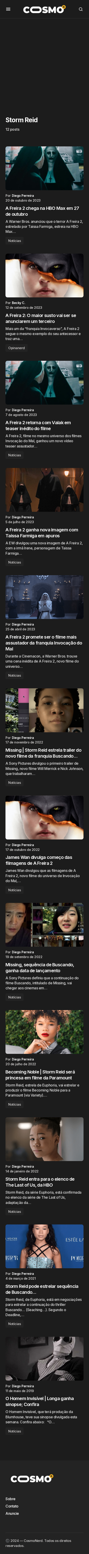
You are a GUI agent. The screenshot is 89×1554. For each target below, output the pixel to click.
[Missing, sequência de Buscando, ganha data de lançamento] (44, 925)
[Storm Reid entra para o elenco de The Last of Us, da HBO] (44, 1139)
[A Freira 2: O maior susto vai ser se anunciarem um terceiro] (44, 275)
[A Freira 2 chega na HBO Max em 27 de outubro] (44, 168)
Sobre (10, 1499)
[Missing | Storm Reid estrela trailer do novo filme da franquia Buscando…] (44, 710)
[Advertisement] (44, 62)
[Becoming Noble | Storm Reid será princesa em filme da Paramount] (44, 1032)
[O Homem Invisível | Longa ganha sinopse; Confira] (44, 1358)
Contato (11, 1506)
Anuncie (12, 1513)
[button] (8, 9)
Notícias (14, 241)
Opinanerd (16, 348)
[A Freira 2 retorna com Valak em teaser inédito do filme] (44, 383)
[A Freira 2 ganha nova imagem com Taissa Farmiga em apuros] (44, 490)
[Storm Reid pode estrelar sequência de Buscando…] (44, 1246)
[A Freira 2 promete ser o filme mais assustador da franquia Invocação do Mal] (44, 597)
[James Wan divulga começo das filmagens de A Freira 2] (44, 817)
